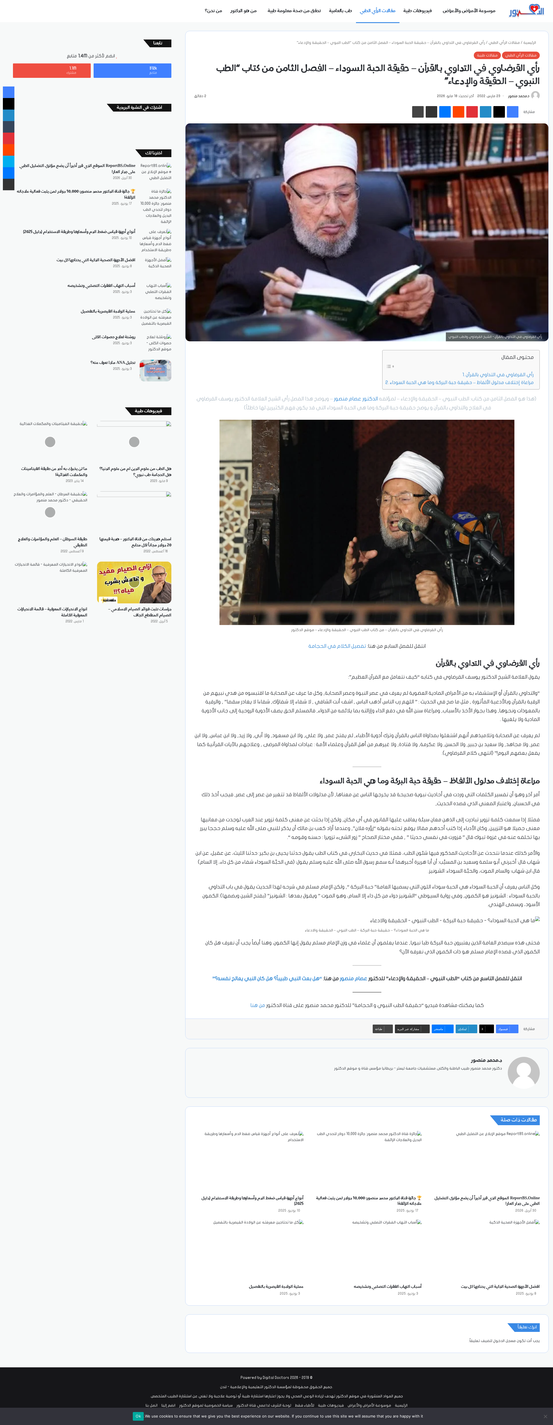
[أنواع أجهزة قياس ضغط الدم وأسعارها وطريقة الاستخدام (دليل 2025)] (249, 1162)
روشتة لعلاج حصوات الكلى (113, 337)
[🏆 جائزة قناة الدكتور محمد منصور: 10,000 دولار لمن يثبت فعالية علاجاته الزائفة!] (367, 1162)
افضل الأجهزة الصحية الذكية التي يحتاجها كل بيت (500, 1287)
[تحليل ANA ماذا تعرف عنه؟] (155, 370)
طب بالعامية (340, 11)
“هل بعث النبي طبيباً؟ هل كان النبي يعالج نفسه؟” (267, 978)
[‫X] (484, 1077)
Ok (138, 1416)
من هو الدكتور (243, 11)
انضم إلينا (168, 1405)
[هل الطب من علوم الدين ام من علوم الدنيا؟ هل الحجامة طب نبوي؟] (134, 442)
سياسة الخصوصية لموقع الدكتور (206, 1405)
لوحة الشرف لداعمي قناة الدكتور (263, 1405)
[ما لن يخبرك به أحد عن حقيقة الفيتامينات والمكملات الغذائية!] (50, 442)
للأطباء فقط (304, 1405)
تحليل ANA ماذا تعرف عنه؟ (113, 363)
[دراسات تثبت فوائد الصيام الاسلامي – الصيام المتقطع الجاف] (134, 583)
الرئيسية (530, 43)
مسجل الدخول (504, 1341)
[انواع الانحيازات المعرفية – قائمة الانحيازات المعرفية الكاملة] (50, 583)
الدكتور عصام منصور (356, 399)
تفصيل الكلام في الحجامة (337, 646)
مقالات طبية (487, 55)
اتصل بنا (151, 1405)
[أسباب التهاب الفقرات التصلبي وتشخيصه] (367, 1250)
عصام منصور (353, 978)
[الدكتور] (527, 11)
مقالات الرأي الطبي (377, 11)
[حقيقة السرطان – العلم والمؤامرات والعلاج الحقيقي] (50, 512)
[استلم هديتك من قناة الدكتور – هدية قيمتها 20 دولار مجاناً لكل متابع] (134, 512)
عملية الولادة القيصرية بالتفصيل (276, 1287)
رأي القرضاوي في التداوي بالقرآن (500, 374)
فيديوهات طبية (418, 11)
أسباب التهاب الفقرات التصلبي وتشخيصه (388, 1287)
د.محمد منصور (518, 96)
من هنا (257, 1005)
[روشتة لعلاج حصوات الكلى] (155, 345)
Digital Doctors (276, 1378)
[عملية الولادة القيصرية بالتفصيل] (249, 1250)
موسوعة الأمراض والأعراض (469, 11)
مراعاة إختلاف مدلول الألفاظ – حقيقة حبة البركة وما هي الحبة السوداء (462, 382)
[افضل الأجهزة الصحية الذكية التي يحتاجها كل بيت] (485, 1250)
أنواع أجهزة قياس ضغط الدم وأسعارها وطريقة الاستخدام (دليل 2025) (79, 232)
